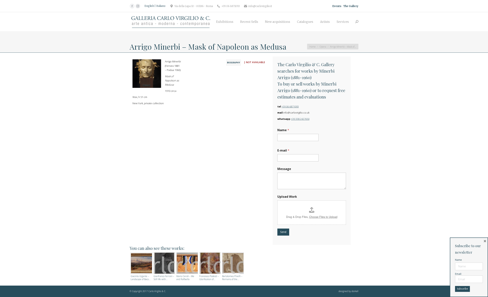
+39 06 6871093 (290, 106)
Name (283, 130)
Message (284, 169)
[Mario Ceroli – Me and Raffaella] (186, 263)
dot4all (355, 291)
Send (283, 232)
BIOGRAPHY (233, 62)
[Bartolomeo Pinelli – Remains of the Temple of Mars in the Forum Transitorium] (232, 263)
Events (336, 6)
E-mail (283, 150)
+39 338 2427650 (300, 119)
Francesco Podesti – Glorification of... (209, 278)
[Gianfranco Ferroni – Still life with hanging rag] (163, 263)
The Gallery (350, 6)
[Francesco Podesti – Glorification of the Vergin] (209, 263)
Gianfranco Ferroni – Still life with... (163, 278)
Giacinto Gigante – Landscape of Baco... (140, 278)
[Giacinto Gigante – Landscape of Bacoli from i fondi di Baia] (141, 263)
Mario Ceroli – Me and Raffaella (185, 278)
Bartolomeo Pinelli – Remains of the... (232, 278)
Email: (458, 274)
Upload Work (287, 197)
